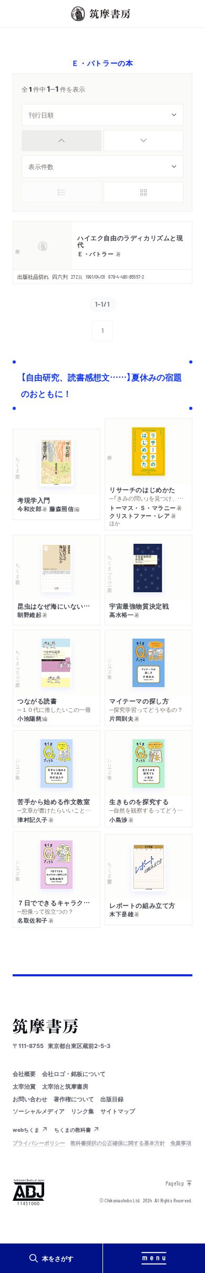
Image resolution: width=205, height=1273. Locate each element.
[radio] (61, 140)
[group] (102, 140)
